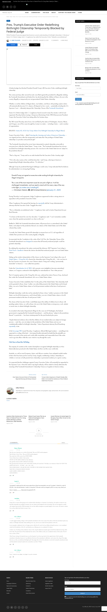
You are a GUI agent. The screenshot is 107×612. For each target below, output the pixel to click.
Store (80, 12)
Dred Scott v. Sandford (16, 250)
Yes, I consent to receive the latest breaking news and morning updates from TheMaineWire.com (87, 103)
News (27, 12)
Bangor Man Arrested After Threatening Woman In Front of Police (92, 69)
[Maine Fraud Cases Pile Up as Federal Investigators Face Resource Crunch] (39, 408)
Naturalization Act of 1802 (23, 268)
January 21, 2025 (54, 190)
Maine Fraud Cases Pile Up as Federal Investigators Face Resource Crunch (37, 417)
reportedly (41, 203)
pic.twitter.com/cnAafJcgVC (29, 187)
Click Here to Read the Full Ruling (19, 342)
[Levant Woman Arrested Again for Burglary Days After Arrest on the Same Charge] (61, 408)
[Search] (104, 12)
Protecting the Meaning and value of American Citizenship (47, 135)
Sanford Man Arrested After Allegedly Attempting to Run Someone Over (92, 60)
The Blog (46, 12)
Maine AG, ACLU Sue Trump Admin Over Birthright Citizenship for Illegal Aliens (40, 131)
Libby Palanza (16, 40)
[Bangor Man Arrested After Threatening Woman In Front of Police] (79, 70)
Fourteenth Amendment (56, 108)
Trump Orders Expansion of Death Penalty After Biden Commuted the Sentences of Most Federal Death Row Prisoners (55, 378)
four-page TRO (17, 331)
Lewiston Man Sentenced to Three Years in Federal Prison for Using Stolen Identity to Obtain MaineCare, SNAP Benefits (36, 1)
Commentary (35, 12)
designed (29, 241)
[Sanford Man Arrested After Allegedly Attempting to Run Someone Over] (79, 60)
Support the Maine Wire (66, 12)
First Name (77, 85)
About (53, 12)
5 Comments (55, 40)
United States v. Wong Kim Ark (18, 259)
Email (76, 92)
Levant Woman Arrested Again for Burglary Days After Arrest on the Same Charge (61, 417)
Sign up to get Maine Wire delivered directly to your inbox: (87, 82)
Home (8, 16)
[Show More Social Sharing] (42, 44)
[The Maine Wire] (53, 7)
